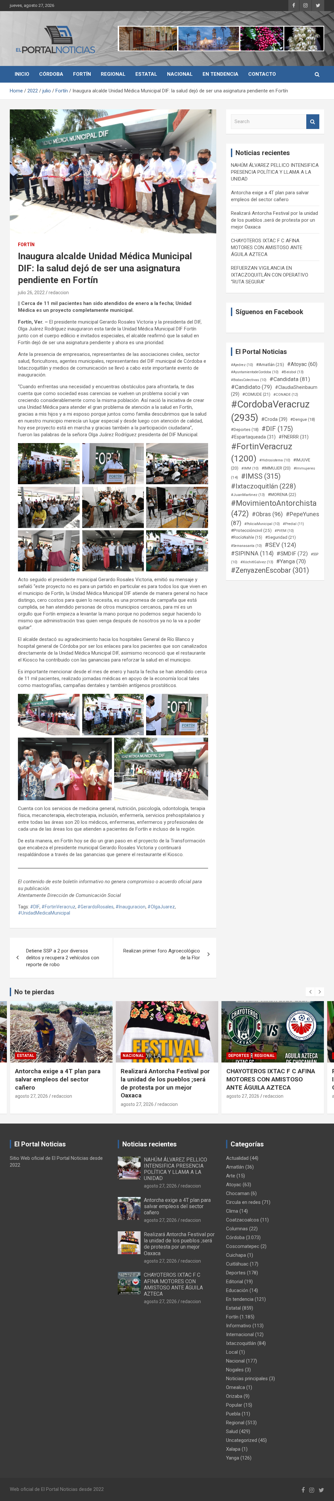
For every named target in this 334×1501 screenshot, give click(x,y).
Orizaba (234, 1396)
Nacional (180, 74)
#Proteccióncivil (251, 530)
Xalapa (233, 1449)
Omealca (235, 1387)
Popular (234, 1405)
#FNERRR (294, 436)
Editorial (234, 1282)
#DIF (34, 906)
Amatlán (235, 1167)
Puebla (233, 1414)
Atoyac (233, 1185)
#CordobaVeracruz (270, 411)
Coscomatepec (242, 1246)
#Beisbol (292, 372)
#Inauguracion (130, 906)
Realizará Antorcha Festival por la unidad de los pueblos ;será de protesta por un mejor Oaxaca (274, 220)
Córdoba (51, 74)
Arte (230, 1176)
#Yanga (291, 561)
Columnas (237, 1229)
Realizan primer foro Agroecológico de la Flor (161, 954)
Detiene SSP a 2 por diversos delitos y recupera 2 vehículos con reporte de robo (62, 957)
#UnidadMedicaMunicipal (44, 913)
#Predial (293, 524)
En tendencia (220, 74)
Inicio (22, 74)
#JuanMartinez (248, 494)
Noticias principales (247, 1378)
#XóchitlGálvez (256, 562)
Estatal (146, 74)
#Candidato (251, 387)
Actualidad (237, 1158)
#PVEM (284, 531)
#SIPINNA (252, 553)
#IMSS (261, 476)
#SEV (280, 545)
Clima (232, 1211)
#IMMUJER (276, 468)
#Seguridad (280, 537)
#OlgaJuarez (161, 906)
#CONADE (285, 394)
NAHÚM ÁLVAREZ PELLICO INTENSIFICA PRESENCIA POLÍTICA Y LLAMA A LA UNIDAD (275, 172)
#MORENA (282, 494)
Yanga (232, 1458)
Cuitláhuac (237, 1264)
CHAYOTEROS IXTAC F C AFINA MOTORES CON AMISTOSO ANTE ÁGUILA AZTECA (266, 247)
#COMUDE (256, 394)
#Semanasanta (246, 546)
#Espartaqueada (253, 436)
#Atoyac (302, 364)
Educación (237, 1290)
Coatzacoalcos (242, 1220)
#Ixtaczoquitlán (263, 486)
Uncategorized (241, 1440)
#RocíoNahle (246, 537)
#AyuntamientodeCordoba (255, 372)
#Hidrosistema (274, 460)
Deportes (133, 1055)
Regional (113, 74)
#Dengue (302, 419)
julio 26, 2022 (31, 292)
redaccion (59, 292)
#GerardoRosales (95, 906)
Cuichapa (236, 1255)
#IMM (250, 468)
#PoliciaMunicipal (262, 524)
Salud (232, 1431)
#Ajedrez (242, 365)
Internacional (240, 1334)
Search (312, 121)
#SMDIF (292, 553)
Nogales (235, 1370)
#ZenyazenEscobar (270, 570)
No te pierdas (34, 992)
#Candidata (289, 379)
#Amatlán (270, 364)
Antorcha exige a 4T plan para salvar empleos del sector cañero (177, 1206)
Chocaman (238, 1193)
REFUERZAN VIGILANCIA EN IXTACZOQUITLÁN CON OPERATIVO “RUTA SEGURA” (269, 275)
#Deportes (245, 429)
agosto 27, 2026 (31, 1104)
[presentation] (310, 992)
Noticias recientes (149, 1144)
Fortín (82, 74)
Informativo (238, 1326)
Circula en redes (243, 1202)
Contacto (262, 74)
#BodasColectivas (248, 380)
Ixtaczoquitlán (241, 1343)
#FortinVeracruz (58, 906)
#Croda (274, 419)
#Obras (267, 514)
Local (232, 1352)
